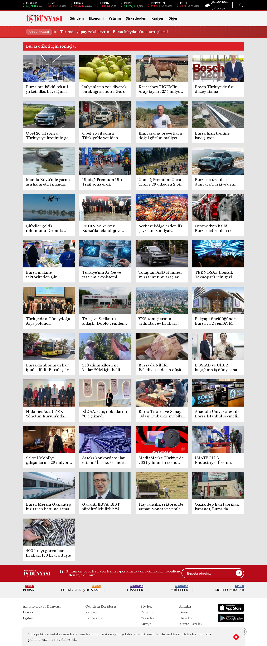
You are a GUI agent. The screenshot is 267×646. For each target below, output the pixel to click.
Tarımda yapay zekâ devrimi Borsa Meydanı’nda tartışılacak (114, 32)
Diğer (173, 18)
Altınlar (185, 606)
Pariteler (179, 588)
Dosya (28, 612)
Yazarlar (147, 618)
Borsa (28, 588)
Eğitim (28, 618)
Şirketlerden (136, 18)
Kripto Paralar (229, 588)
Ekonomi (96, 18)
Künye (146, 624)
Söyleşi (146, 606)
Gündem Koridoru (100, 606)
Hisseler (135, 588)
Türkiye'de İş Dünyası (80, 588)
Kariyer (157, 18)
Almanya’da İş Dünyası (41, 606)
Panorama (93, 618)
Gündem (76, 18)
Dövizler (186, 612)
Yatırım (115, 18)
